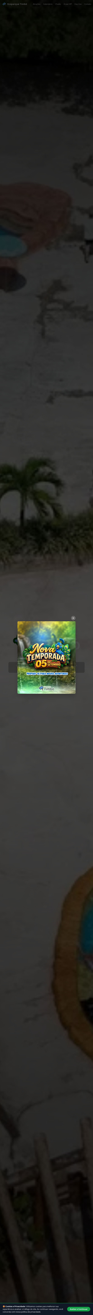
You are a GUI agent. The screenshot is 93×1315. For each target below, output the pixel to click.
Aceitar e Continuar (79, 1309)
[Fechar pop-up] (73, 618)
